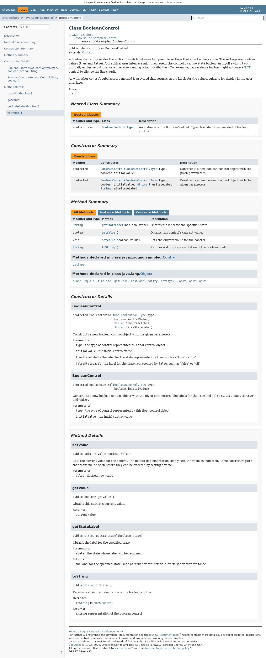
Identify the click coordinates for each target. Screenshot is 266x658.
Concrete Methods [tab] (151, 212)
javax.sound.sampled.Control (96, 38)
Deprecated (78, 9)
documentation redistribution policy (166, 648)
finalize (104, 281)
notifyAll (168, 281)
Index (92, 9)
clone (77, 281)
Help (114, 9)
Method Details (14, 87)
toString (108, 247)
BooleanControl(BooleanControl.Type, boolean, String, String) (32, 69)
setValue (108, 240)
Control (88, 52)
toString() (14, 112)
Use (33, 9)
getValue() (14, 99)
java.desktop (10, 17)
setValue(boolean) (19, 93)
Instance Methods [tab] (114, 212)
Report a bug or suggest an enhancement (95, 631)
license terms (175, 2)
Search (104, 9)
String (142, 184)
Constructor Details (17, 61)
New (64, 9)
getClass (121, 281)
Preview (53, 9)
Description (12, 35)
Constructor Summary (19, 48)
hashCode (137, 281)
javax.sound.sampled (39, 17)
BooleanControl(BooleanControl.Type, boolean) (32, 79)
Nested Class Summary (20, 42)
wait (182, 281)
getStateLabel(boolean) (23, 106)
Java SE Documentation (164, 634)
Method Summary (16, 55)
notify (153, 281)
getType (78, 264)
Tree (41, 9)
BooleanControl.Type (117, 127)
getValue (108, 232)
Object (146, 274)
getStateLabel (112, 225)
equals (89, 281)
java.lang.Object (81, 34)
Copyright (75, 644)
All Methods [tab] (84, 212)
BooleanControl (70, 17)
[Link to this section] (122, 104)
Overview (8, 9)
